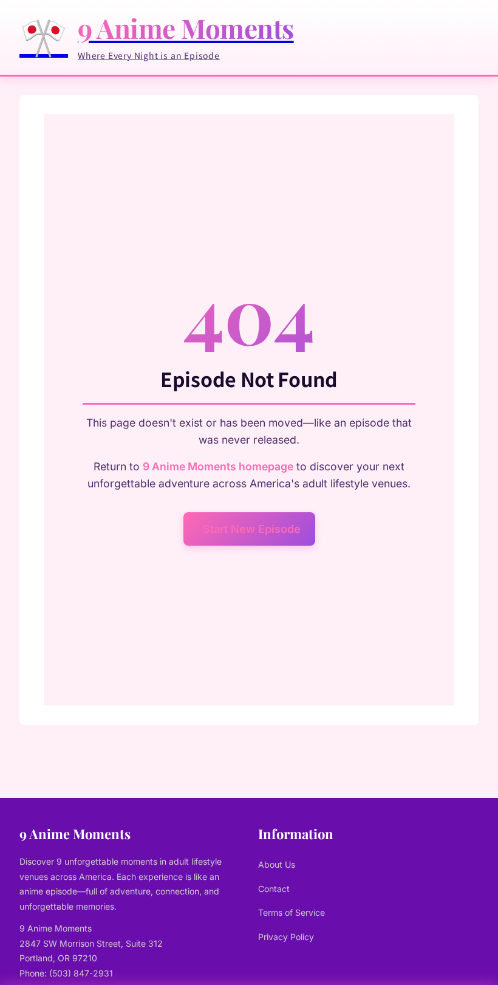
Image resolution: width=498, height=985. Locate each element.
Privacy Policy (286, 937)
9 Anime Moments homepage (218, 466)
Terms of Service (291, 912)
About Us (276, 864)
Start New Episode (252, 529)
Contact (274, 889)
